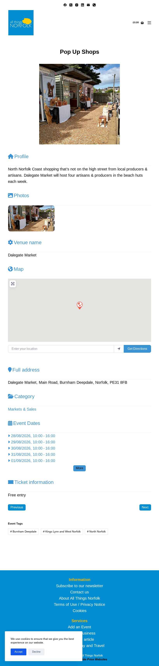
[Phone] (94, 4)
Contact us (79, 592)
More (79, 468)
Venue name (27, 242)
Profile (21, 156)
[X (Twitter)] (70, 4)
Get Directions (137, 348)
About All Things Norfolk (79, 598)
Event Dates (26, 423)
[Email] (88, 4)
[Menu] (149, 22)
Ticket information (34, 482)
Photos (21, 195)
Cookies (79, 611)
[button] (18, 104)
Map (18, 269)
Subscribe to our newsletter (79, 586)
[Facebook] (65, 4)
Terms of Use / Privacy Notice (79, 604)
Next (145, 507)
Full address (26, 370)
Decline (36, 651)
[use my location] (119, 349)
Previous (16, 507)
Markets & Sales (22, 409)
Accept (18, 651)
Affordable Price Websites (89, 659)
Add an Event (79, 627)
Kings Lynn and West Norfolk (62, 531)
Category (24, 396)
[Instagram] (76, 4)
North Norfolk (96, 531)
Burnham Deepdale (23, 531)
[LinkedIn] (82, 4)
